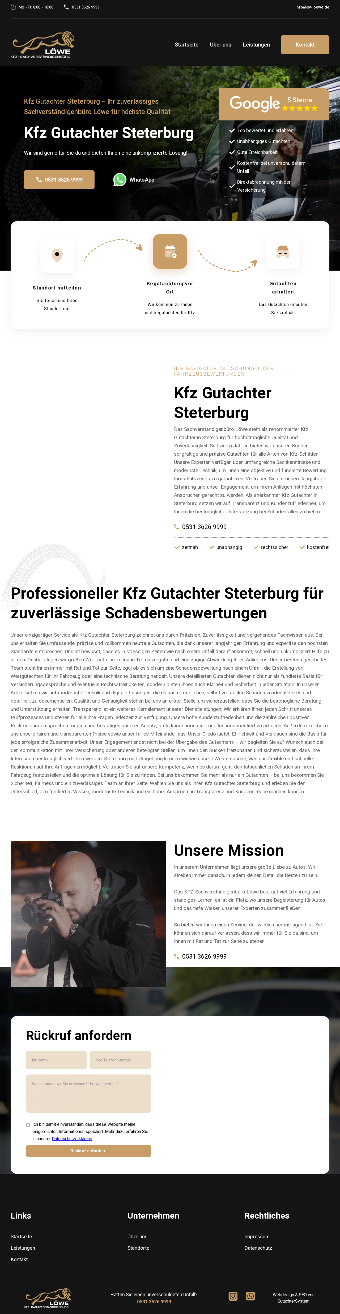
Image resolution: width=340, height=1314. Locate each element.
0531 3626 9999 (154, 1301)
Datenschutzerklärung (72, 1138)
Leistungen (256, 44)
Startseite (186, 44)
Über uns (220, 44)
